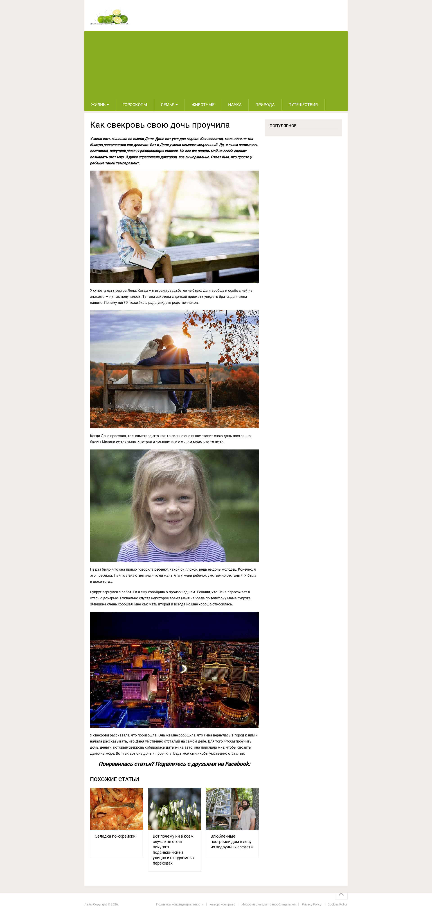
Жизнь (98, 104)
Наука (235, 104)
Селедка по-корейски (115, 836)
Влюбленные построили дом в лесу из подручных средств (232, 841)
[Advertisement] (216, 64)
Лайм (88, 904)
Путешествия (303, 104)
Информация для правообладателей (269, 904)
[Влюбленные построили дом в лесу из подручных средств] (232, 809)
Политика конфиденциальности (180, 904)
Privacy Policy (311, 904)
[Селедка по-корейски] (116, 809)
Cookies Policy (338, 904)
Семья (167, 104)
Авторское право (222, 904)
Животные (202, 104)
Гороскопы (135, 104)
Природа (265, 104)
